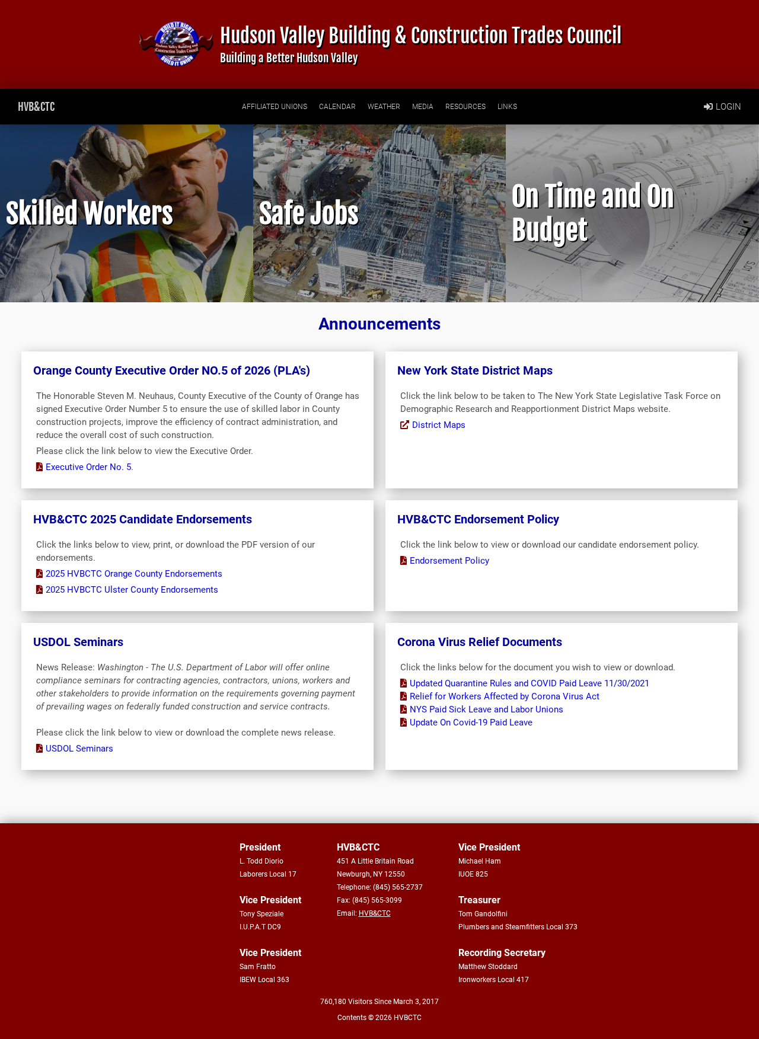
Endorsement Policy (449, 560)
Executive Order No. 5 (88, 467)
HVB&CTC (36, 106)
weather (384, 107)
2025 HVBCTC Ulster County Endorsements (132, 589)
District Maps (438, 425)
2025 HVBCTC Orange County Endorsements (134, 573)
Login (728, 106)
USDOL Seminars (79, 748)
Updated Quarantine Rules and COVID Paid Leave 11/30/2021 (529, 683)
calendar (337, 107)
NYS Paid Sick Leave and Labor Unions (486, 709)
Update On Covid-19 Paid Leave (471, 722)
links (507, 107)
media (422, 107)
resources (465, 107)
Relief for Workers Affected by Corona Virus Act (504, 696)
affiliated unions (274, 107)
